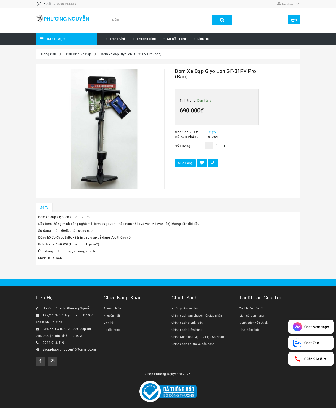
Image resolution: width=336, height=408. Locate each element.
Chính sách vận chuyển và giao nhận (196, 315)
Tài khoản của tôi (251, 308)
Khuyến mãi (112, 315)
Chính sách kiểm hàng (186, 329)
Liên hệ (203, 38)
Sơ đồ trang (176, 38)
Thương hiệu (146, 38)
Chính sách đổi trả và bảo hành (192, 344)
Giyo (212, 132)
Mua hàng (185, 163)
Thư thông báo (249, 329)
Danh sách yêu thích (253, 322)
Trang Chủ (48, 54)
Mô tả (44, 207)
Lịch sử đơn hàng (251, 315)
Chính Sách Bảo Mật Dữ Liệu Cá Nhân (197, 337)
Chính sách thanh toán (187, 322)
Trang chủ (117, 38)
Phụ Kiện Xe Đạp (78, 54)
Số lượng (182, 146)
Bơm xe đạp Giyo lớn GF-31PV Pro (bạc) (131, 54)
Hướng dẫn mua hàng (186, 308)
